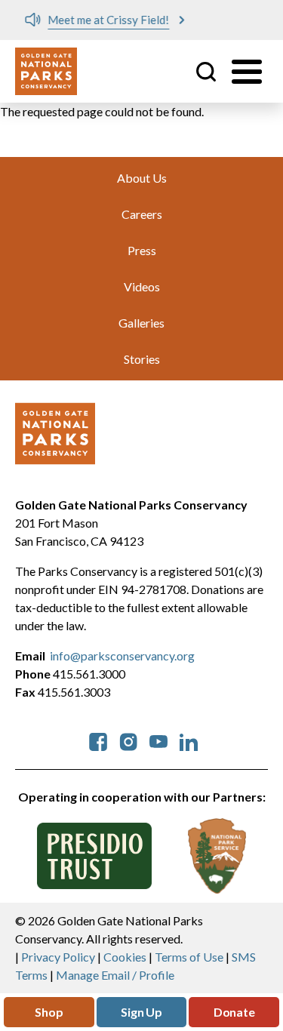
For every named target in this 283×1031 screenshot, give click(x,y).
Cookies (124, 956)
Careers (142, 214)
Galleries (141, 322)
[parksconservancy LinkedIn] (189, 740)
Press (142, 250)
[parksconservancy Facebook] (98, 740)
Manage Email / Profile (115, 975)
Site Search (206, 72)
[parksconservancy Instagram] (128, 740)
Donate (234, 1012)
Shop (49, 1012)
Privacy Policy (58, 956)
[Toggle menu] (247, 72)
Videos (142, 286)
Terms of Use (189, 956)
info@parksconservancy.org (122, 655)
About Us (142, 178)
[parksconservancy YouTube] (158, 740)
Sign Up (141, 1012)
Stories (142, 359)
